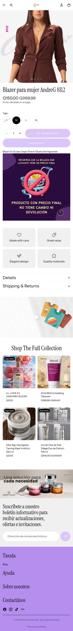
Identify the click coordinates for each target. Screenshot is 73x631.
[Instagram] (11, 609)
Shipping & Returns (21, 285)
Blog (5, 564)
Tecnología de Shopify (49, 619)
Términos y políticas (36, 626)
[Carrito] (69, 5)
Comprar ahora (36, 142)
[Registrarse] (65, 536)
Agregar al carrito (50, 133)
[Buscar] (11, 5)
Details (9, 277)
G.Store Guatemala (29, 619)
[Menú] (4, 5)
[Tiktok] (17, 609)
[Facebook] (5, 609)
